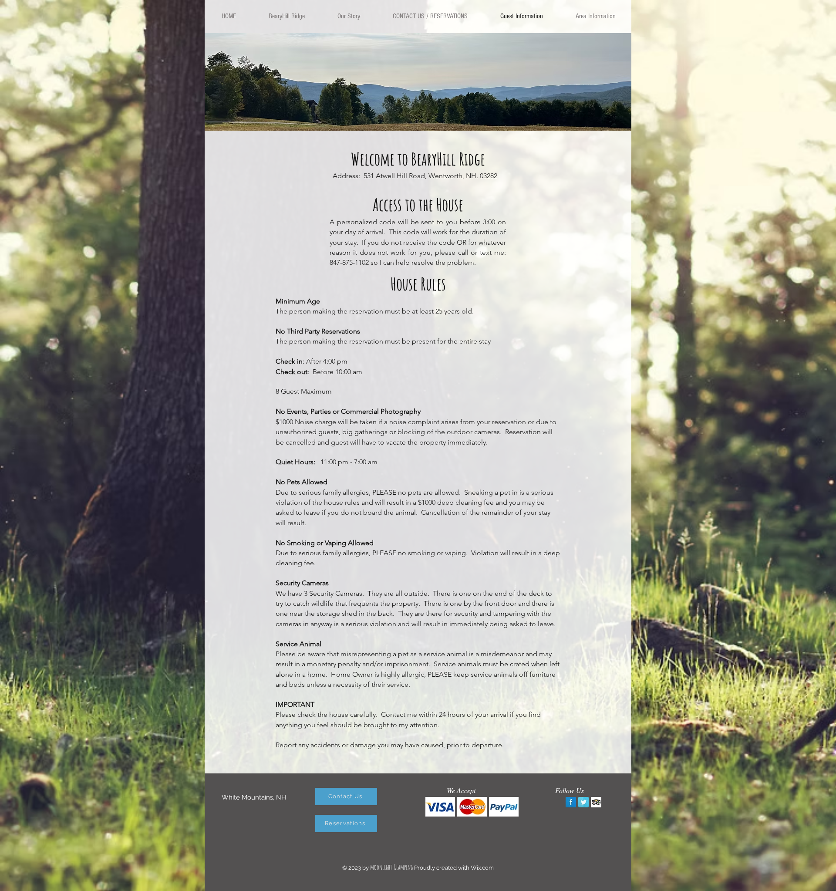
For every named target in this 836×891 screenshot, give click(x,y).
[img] (440, 807)
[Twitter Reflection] (583, 802)
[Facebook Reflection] (571, 802)
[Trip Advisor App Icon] (596, 802)
